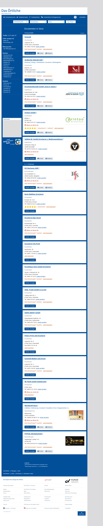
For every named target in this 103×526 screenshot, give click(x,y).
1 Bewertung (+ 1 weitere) (45, 128)
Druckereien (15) (7, 55)
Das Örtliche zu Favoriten (29, 485)
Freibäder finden (6, 496)
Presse (4, 493)
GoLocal (5, 504)
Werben (5, 489)
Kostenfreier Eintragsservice (52, 17)
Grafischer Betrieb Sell (34, 60)
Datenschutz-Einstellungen (71, 493)
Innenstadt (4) (7, 86)
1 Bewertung (41, 206)
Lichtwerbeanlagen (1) (9, 73)
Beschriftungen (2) (8, 58)
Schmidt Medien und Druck (35, 359)
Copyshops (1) (7, 71)
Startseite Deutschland (8, 485)
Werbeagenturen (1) (8, 67)
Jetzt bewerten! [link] (47, 49)
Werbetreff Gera (31, 405)
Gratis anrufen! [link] (40, 46)
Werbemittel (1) (7, 75)
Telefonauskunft (27, 500)
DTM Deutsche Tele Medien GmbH (31, 504)
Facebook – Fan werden (10, 508)
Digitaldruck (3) (7, 57)
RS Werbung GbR (32, 168)
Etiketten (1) (6, 62)
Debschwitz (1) (7, 83)
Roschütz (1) (6, 92)
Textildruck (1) (7, 76)
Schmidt (28, 37)
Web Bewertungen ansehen (33, 49)
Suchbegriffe (68, 508)
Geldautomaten (23, 17)
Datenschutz (47, 491)
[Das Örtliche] (11, 11)
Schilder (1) (6, 64)
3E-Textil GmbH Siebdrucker (36, 382)
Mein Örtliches (27, 493)
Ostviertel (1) (6, 90)
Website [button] (49, 53)
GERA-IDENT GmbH (32, 313)
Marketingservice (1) (8, 60)
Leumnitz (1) (6, 88)
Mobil (25, 491)
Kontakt (46, 485)
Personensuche (68, 500)
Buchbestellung (6, 491)
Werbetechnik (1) (8, 69)
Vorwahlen (46, 498)
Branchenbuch (68, 498)
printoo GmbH (31, 113)
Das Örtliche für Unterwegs (30, 489)
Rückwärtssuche (10, 17)
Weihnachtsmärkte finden (8, 498)
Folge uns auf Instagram (31, 508)
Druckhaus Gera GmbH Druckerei (38, 267)
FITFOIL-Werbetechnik (34, 434)
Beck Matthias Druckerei (34, 194)
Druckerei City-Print (32, 244)
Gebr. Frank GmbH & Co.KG (35, 290)
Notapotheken (35, 17)
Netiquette (67, 489)
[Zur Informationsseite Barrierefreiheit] (75, 17)
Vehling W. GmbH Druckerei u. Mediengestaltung (44, 139)
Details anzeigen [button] (30, 53)
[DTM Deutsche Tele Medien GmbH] (54, 481)
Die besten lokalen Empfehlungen (51, 508)
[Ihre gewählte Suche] (21, 21)
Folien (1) (6, 66)
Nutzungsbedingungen (49, 489)
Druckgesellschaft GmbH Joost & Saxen (41, 87)
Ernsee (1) (6, 85)
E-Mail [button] (41, 53)
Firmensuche (47, 500)
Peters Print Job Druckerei (35, 336)
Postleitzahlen (47, 496)
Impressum (67, 491)
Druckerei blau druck (33, 218)
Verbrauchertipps (68, 504)
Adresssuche (6, 500)
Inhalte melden (68, 485)
